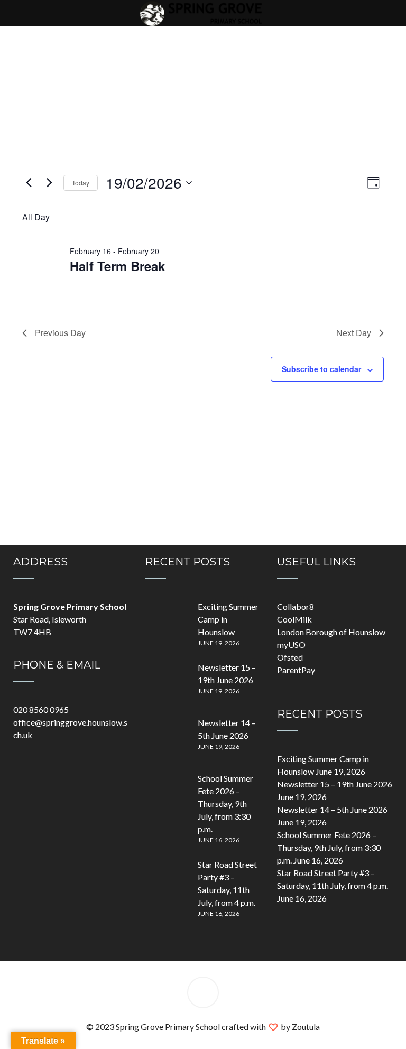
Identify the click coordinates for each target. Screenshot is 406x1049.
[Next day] (49, 183)
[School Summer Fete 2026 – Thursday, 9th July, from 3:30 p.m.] (166, 793)
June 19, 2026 (218, 643)
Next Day (353, 333)
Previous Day (60, 333)
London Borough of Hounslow (331, 632)
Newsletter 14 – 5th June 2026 (332, 809)
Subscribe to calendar (321, 369)
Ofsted (290, 657)
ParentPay (296, 670)
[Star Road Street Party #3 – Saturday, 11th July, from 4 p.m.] (166, 879)
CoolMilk (294, 619)
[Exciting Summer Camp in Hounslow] (166, 621)
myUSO (291, 644)
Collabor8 (295, 606)
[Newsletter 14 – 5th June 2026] (166, 738)
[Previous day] (28, 183)
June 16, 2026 (218, 840)
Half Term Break (117, 266)
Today (80, 182)
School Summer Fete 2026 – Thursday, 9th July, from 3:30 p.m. (225, 803)
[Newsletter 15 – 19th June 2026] (166, 682)
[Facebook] (203, 994)
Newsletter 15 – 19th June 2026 (334, 784)
